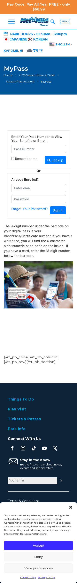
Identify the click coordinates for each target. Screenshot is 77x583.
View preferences (38, 568)
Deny (38, 557)
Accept (38, 545)
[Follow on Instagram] (23, 448)
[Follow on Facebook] (12, 448)
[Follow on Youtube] (44, 448)
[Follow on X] (55, 448)
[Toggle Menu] (11, 21)
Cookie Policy (28, 577)
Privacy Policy (46, 577)
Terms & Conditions (25, 501)
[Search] (52, 21)
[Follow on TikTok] (33, 448)
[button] (71, 507)
